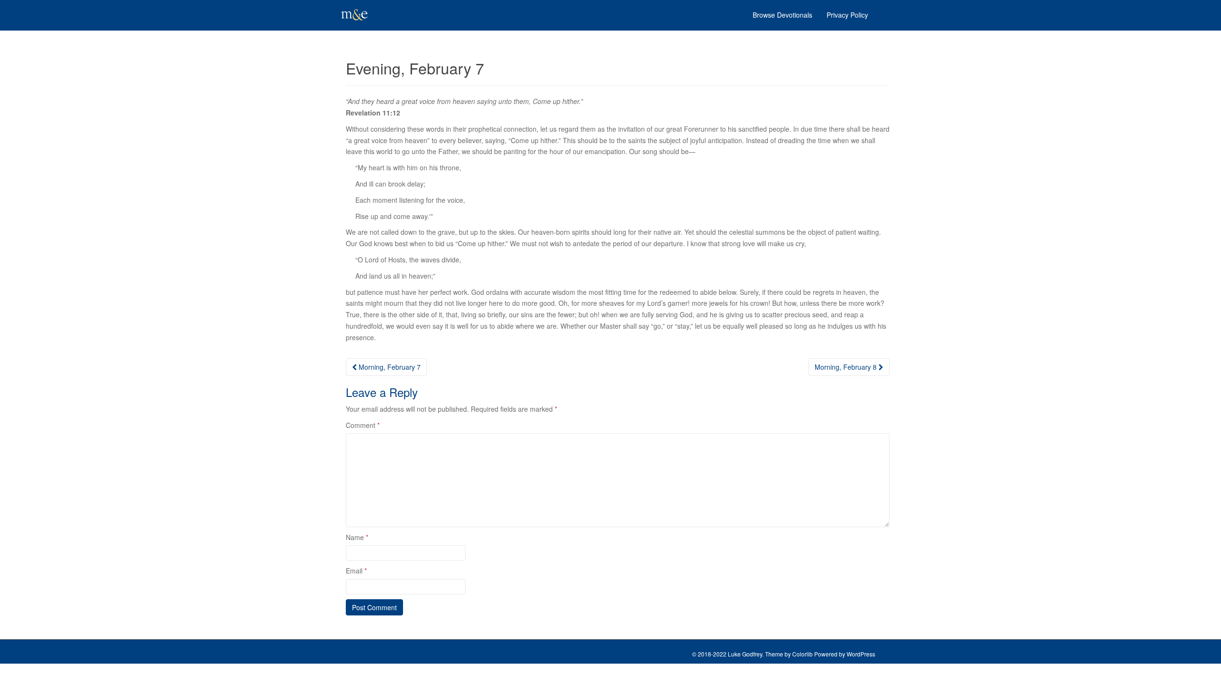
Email (356, 570)
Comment (363, 425)
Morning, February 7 (389, 367)
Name (357, 537)
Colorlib (802, 654)
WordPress (861, 654)
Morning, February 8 (847, 367)
